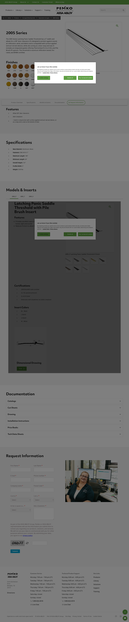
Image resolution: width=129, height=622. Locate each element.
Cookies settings (43, 78)
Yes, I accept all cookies (85, 78)
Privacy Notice (54, 73)
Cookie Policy (46, 73)
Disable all (70, 78)
